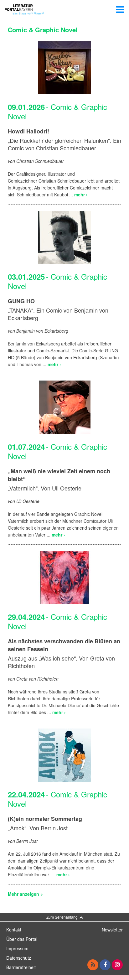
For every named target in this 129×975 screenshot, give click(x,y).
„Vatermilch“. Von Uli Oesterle (44, 488)
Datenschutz (18, 958)
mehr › (81, 194)
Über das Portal (21, 939)
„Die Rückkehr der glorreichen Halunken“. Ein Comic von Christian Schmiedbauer (64, 144)
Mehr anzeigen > (25, 894)
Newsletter (112, 929)
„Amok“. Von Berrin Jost (38, 828)
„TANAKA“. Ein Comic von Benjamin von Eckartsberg (58, 313)
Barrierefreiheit (21, 967)
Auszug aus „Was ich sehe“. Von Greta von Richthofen (61, 661)
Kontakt (13, 929)
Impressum (17, 948)
